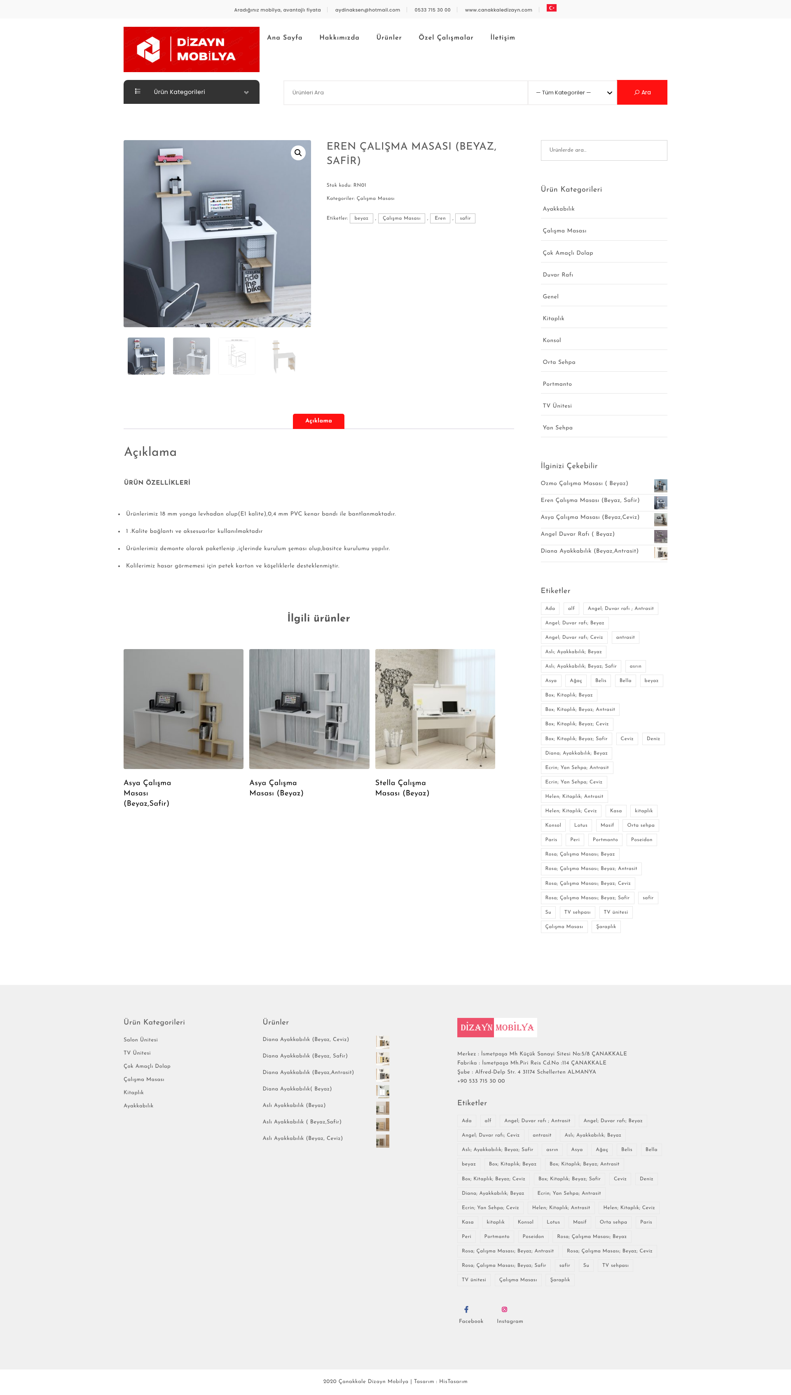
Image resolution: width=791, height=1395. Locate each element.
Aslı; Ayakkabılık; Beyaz (573, 651)
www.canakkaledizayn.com (499, 10)
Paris (551, 839)
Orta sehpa (641, 825)
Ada (550, 608)
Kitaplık (554, 319)
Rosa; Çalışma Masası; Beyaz (580, 854)
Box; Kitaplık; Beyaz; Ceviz (577, 724)
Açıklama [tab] (318, 421)
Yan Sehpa (558, 428)
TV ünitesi (616, 912)
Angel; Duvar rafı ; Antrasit (621, 608)
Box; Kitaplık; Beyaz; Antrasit (580, 709)
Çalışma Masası (376, 198)
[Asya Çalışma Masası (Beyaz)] (309, 709)
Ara (645, 92)
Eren (440, 218)
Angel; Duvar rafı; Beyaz (575, 623)
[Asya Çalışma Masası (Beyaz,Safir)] (183, 709)
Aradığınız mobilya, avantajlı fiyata (277, 10)
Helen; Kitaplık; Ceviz (571, 811)
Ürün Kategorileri (179, 92)
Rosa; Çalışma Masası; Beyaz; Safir (587, 898)
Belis (600, 680)
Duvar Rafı (558, 275)
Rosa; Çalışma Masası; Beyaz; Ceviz (588, 883)
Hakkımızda (339, 38)
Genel (551, 297)
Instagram (510, 1322)
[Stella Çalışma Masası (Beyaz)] (435, 709)
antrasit (625, 637)
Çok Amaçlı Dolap (568, 253)
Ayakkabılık (559, 209)
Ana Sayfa (285, 38)
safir (465, 218)
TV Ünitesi (557, 406)
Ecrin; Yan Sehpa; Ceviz (574, 782)
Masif (607, 825)
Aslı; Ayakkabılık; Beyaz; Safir (581, 666)
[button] (298, 152)
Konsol (552, 341)
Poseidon (642, 839)
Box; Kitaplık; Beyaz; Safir (576, 738)
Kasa (616, 811)
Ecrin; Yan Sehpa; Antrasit (577, 767)
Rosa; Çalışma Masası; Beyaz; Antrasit (591, 868)
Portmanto (557, 384)
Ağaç (576, 680)
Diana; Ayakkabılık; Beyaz (576, 753)
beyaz (361, 218)
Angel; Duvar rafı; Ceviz (574, 637)
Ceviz (627, 738)
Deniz (653, 738)
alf (571, 608)
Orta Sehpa (559, 362)
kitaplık (644, 811)
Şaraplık (606, 926)
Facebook (471, 1322)
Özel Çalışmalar (446, 38)
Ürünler (389, 38)
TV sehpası (577, 912)
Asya (551, 680)
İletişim (502, 38)
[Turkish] (552, 8)
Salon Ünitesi (141, 1040)
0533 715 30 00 (433, 10)
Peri (575, 839)
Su (548, 912)
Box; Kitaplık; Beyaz (569, 695)
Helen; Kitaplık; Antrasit (574, 796)
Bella (626, 680)
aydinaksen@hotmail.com (367, 10)
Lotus (580, 825)
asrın (636, 666)
